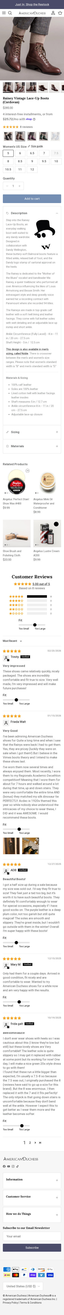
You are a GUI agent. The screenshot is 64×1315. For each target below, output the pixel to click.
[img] (12, 651)
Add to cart (32, 198)
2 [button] (30, 1142)
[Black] (8, 136)
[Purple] (31, 136)
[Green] (43, 136)
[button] (16, 596)
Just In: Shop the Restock (32, 4)
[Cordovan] (20, 136)
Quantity (9, 178)
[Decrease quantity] (6, 186)
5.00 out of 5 (41, 584)
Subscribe (32, 1247)
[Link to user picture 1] (11, 845)
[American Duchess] (32, 13)
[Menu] (4, 13)
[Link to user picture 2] (30, 845)
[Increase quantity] (20, 186)
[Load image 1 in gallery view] (32, 48)
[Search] (12, 13)
